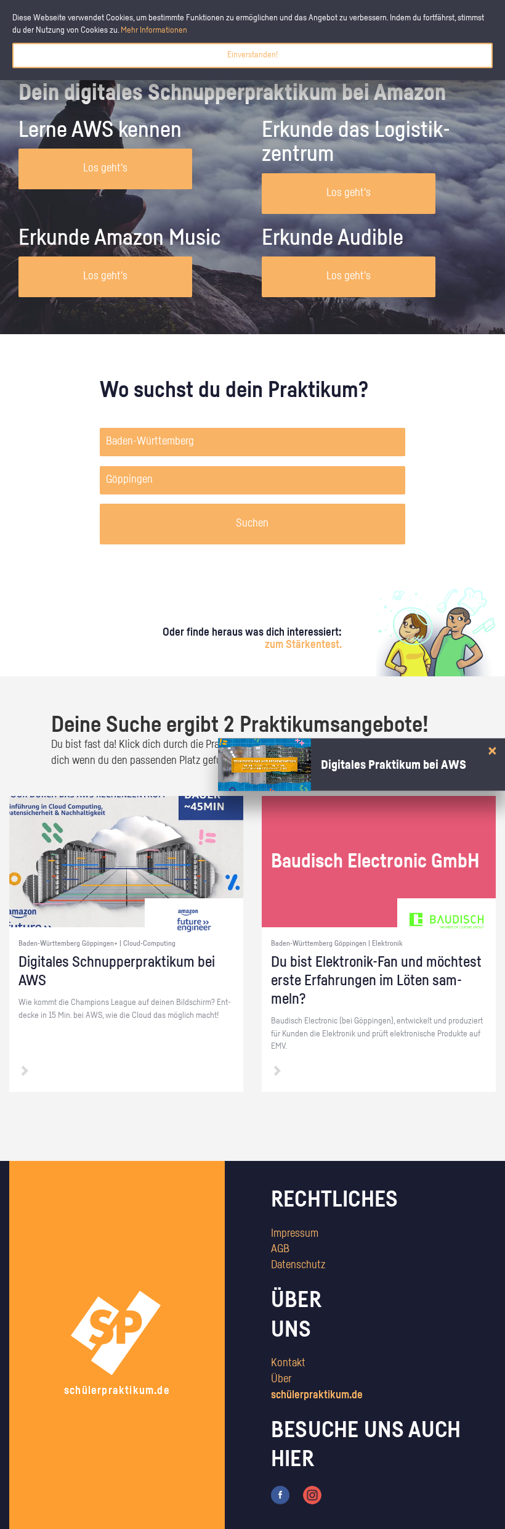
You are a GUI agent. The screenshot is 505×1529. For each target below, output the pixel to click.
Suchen (252, 523)
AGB (280, 1249)
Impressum (294, 1233)
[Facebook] (280, 1495)
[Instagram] (312, 1495)
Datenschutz (298, 1265)
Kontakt (288, 1363)
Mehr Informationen (154, 30)
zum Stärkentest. (303, 644)
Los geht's (105, 168)
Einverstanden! (252, 55)
